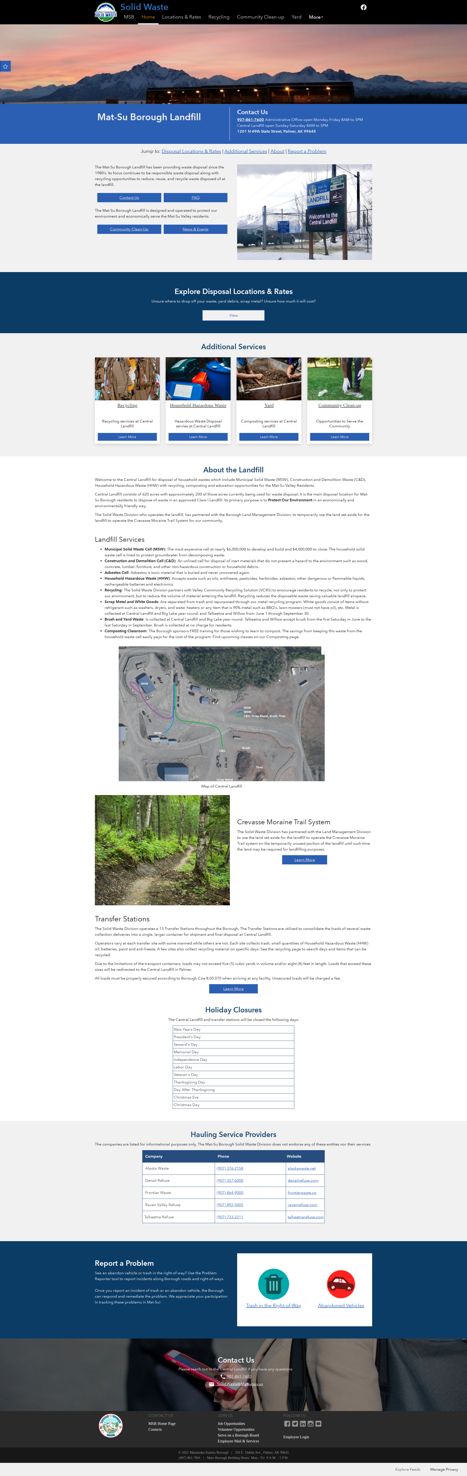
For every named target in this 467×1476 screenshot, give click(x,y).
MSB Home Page (162, 1423)
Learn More (305, 859)
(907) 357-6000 (230, 1180)
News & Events (195, 229)
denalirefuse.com (303, 1180)
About (277, 151)
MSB (129, 17)
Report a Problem (307, 151)
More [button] (315, 17)
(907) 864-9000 (230, 1192)
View (233, 315)
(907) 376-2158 (230, 1168)
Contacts (155, 1429)
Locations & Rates (181, 17)
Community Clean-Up (129, 229)
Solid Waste (144, 7)
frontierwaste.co (302, 1192)
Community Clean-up (260, 17)
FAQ (195, 197)
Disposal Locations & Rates (191, 151)
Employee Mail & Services (238, 1441)
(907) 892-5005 (230, 1204)
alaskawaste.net (302, 1168)
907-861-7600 (250, 119)
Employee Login (296, 1437)
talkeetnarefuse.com (306, 1217)
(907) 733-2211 (230, 1217)
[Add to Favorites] (5, 66)
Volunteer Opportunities (236, 1429)
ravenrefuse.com (302, 1204)
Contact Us (129, 197)
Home (148, 17)
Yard (297, 17)
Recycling (219, 17)
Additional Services (246, 151)
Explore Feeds (407, 1469)
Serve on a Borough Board (238, 1435)
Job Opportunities (231, 1423)
